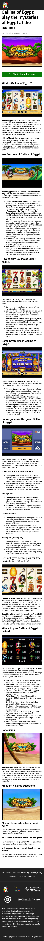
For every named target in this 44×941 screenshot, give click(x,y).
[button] (41, 5)
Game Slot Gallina (7, 33)
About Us (12, 876)
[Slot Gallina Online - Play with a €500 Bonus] (5, 5)
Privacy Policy (36, 873)
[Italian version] (4, 37)
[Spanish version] (9, 37)
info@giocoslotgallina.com (15, 937)
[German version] (20, 37)
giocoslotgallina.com (35, 937)
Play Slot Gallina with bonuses (22, 74)
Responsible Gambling (21, 873)
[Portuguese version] (15, 37)
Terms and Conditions (26, 876)
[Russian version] (26, 37)
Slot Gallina (6, 873)
